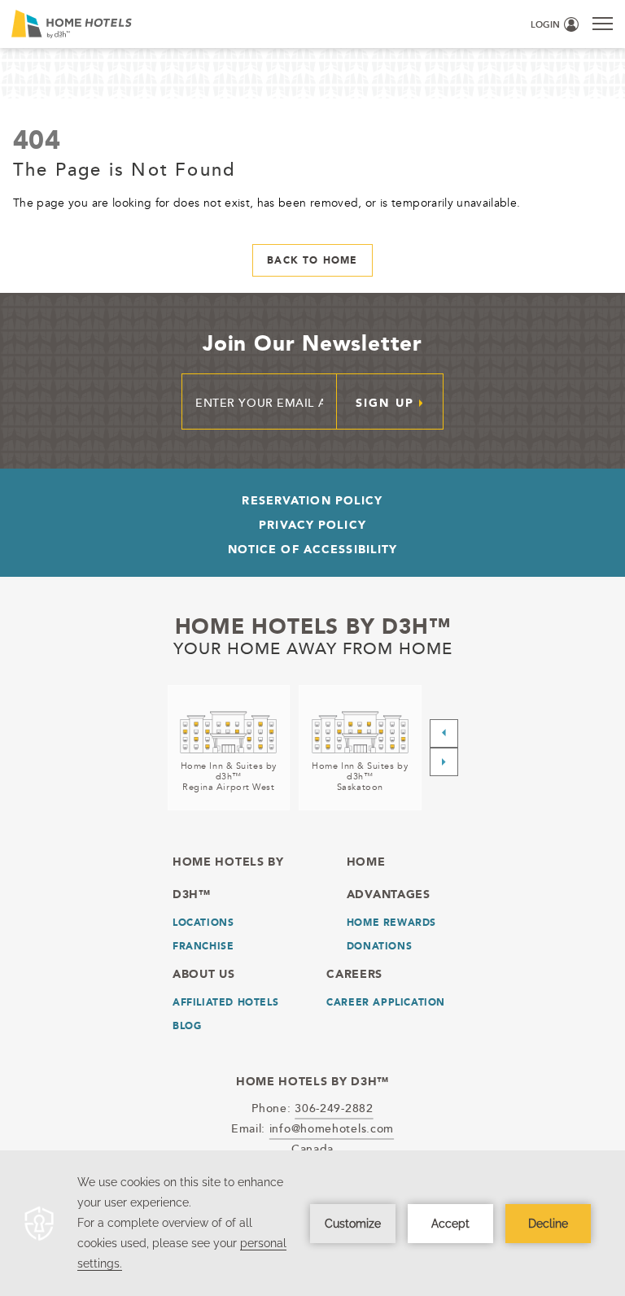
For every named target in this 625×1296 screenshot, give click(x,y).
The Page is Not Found (124, 168)
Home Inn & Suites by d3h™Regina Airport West (229, 776)
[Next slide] (444, 762)
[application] (312, 1223)
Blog (187, 1026)
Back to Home (312, 260)
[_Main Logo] (144, 24)
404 (36, 139)
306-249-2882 (334, 1107)
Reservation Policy (312, 500)
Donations (379, 946)
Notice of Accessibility (313, 549)
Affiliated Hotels (225, 1002)
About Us (204, 974)
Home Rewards (391, 922)
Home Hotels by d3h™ (313, 626)
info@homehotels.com (331, 1128)
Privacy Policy (312, 525)
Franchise (203, 946)
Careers (354, 974)
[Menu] (602, 23)
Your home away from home (312, 648)
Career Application (385, 1002)
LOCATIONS (203, 922)
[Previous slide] (444, 733)
